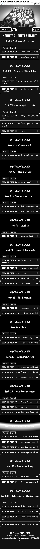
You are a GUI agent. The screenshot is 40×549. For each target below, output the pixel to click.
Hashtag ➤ (11, 1)
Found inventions (18, 412)
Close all (13, 48)
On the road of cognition (17, 90)
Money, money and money (19, 82)
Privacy (23, 536)
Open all (5, 48)
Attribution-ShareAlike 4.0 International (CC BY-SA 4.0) (20, 539)
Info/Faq (9, 536)
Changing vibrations (19, 437)
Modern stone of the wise (20, 156)
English (36, 29)
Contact (31, 536)
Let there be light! (19, 313)
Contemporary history (20, 367)
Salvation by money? (19, 447)
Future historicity (18, 278)
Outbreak (15, 407)
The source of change (20, 308)
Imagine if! (15, 273)
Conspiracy (15, 131)
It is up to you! (17, 402)
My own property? (18, 452)
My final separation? (20, 482)
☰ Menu (5, 29)
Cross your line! (17, 236)
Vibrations (15, 477)
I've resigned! (16, 182)
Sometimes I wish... (19, 57)
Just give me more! (19, 206)
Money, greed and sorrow (18, 518)
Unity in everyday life (18, 117)
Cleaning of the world (18, 124)
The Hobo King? (17, 337)
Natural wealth (17, 377)
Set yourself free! (18, 442)
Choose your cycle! (18, 372)
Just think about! (18, 212)
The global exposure (19, 268)
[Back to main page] (20, 16)
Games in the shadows (17, 261)
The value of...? (17, 511)
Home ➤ (3, 1)
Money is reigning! (18, 52)
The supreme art (18, 524)
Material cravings (18, 506)
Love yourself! (17, 284)
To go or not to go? (19, 343)
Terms (16, 536)
